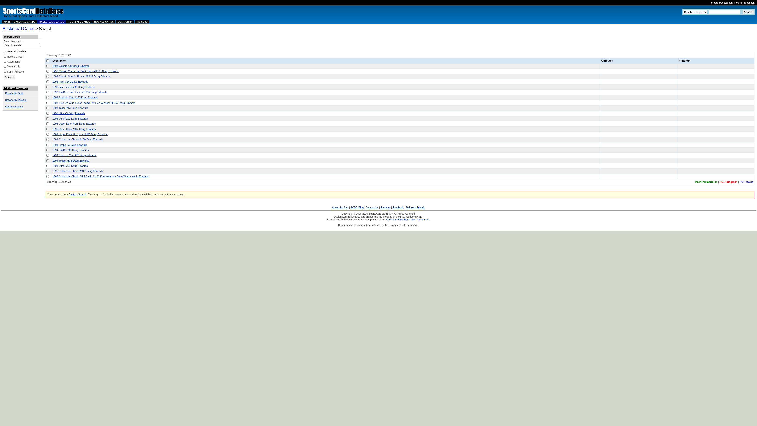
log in (739, 2)
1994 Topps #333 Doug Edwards (70, 160)
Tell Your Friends (415, 207)
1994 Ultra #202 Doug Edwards (70, 165)
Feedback (398, 207)
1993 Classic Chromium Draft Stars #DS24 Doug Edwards (85, 71)
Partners (385, 207)
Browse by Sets (14, 93)
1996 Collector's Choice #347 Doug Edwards (77, 171)
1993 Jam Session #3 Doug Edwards (73, 87)
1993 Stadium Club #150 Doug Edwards (75, 97)
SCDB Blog (357, 207)
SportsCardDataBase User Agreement (407, 219)
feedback (749, 2)
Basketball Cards (18, 28)
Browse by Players (16, 99)
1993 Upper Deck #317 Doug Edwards (74, 129)
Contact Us (372, 207)
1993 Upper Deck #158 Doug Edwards (74, 123)
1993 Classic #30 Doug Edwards (70, 65)
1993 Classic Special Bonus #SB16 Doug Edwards (81, 76)
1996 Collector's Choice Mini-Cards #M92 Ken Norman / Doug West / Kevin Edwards (100, 176)
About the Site (340, 207)
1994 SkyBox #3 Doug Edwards (70, 150)
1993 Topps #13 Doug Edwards (70, 107)
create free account (722, 2)
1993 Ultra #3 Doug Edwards (68, 113)
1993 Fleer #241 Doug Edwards (70, 81)
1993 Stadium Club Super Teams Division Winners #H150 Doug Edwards (93, 102)
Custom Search (14, 106)
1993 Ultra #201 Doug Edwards (70, 118)
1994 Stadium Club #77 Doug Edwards (74, 155)
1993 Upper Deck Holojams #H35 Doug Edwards (80, 134)
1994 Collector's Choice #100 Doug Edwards (77, 139)
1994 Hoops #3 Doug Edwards (69, 144)
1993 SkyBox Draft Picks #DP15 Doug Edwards (79, 92)
